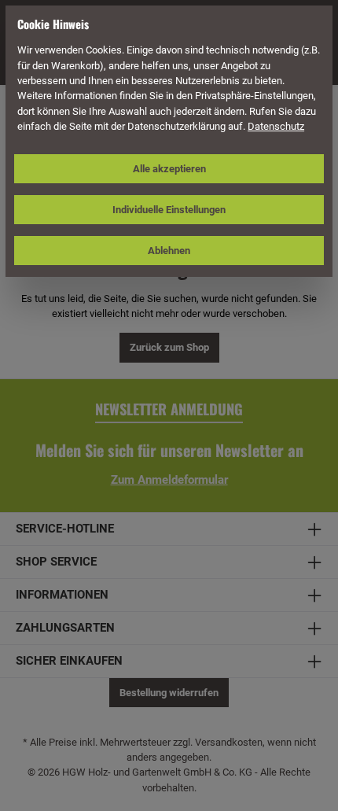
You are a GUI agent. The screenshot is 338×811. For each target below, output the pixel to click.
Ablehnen (169, 250)
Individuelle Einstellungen (169, 210)
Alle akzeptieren (169, 169)
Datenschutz (276, 126)
